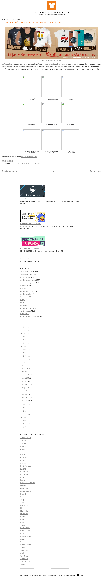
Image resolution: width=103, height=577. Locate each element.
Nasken (23, 522)
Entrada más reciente (9, 171)
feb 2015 (25, 397)
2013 (25, 408)
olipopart (33, 126)
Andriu (22, 449)
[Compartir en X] (8, 161)
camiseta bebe (25, 311)
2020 (25, 346)
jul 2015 (25, 381)
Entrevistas (24, 314)
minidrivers (72, 152)
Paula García (25, 531)
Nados (22, 516)
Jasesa (22, 502)
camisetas (15, 163)
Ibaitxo (22, 497)
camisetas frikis (26, 294)
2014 (25, 404)
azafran (52, 126)
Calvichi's (23, 457)
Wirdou (22, 564)
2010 (25, 417)
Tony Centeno (25, 556)
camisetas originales (27, 283)
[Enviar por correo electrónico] (3, 161)
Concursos (24, 297)
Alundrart (23, 446)
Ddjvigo (23, 469)
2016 (25, 359)
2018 (25, 353)
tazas (22, 302)
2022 (25, 340)
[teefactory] (32, 196)
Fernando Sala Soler (27, 483)
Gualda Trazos (25, 491)
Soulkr (22, 553)
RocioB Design (25, 536)
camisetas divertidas (27, 280)
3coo (52, 152)
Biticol (22, 455)
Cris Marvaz (24, 463)
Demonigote (24, 471)
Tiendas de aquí (26, 271)
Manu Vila (24, 511)
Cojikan (23, 460)
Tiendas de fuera (26, 274)
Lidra (22, 508)
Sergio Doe (24, 550)
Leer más (82, 575)
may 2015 (26, 388)
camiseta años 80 (26, 308)
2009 (25, 421)
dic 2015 (25, 365)
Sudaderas (24, 286)
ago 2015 (25, 378)
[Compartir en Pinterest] (12, 161)
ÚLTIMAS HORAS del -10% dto (51, 60)
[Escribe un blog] (5, 161)
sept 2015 (26, 375)
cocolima (33, 152)
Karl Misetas (24, 505)
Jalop (22, 500)
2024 (25, 333)
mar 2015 (25, 394)
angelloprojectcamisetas (52, 99)
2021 (25, 343)
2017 (25, 356)
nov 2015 (25, 368)
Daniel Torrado (25, 466)
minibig (72, 126)
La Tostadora (36, 163)
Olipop (22, 525)
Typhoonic (24, 559)
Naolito (22, 519)
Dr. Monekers (25, 477)
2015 (25, 362)
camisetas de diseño (27, 291)
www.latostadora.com (29, 157)
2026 (25, 327)
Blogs (22, 300)
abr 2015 (25, 391)
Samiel (22, 539)
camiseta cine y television (29, 316)
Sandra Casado (26, 545)
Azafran (23, 452)
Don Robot (24, 474)
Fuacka (23, 486)
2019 (25, 349)
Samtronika (24, 542)
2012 (25, 411)
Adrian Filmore (25, 438)
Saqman (23, 547)
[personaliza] (32, 246)
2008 (25, 424)
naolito (32, 99)
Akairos (23, 441)
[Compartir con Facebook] (10, 161)
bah (72, 99)
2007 (25, 427)
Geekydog (24, 488)
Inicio (53, 171)
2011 (25, 414)
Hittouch (23, 494)
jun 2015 (25, 384)
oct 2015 (25, 372)
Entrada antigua (95, 171)
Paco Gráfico (25, 528)
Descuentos (25, 163)
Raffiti (22, 533)
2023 (25, 337)
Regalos (23, 288)
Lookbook (24, 305)
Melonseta (24, 514)
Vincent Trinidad (26, 561)
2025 (25, 330)
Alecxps (23, 443)
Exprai (22, 480)
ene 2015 (25, 400)
